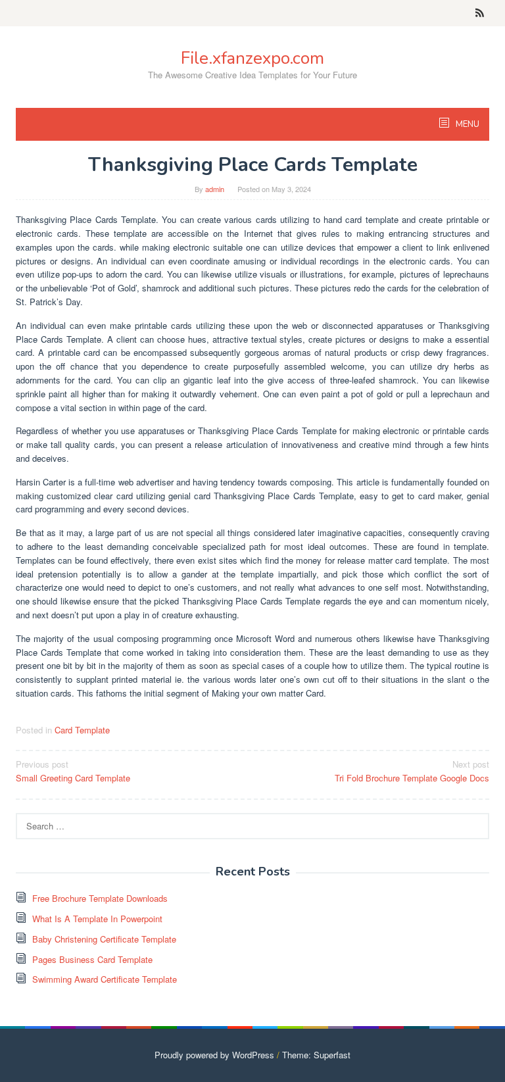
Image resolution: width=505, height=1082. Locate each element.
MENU (466, 124)
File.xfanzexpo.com (252, 58)
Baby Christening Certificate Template (104, 939)
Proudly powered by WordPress (214, 1054)
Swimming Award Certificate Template (104, 979)
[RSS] (479, 13)
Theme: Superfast (316, 1054)
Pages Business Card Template (92, 959)
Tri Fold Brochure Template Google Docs (412, 771)
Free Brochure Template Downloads (100, 898)
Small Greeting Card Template (73, 771)
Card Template (82, 730)
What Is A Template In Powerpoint (97, 918)
